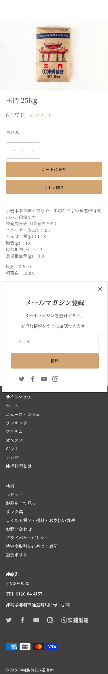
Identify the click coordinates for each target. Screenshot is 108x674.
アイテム (14, 431)
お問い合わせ (19, 529)
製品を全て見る (21, 503)
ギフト (12, 449)
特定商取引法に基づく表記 (32, 546)
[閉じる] (100, 289)
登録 (54, 360)
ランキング (16, 423)
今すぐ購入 (54, 187)
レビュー (14, 494)
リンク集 (14, 512)
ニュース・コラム (23, 414)
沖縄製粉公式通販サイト (39, 670)
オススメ (14, 440)
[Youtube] (44, 378)
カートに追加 (54, 169)
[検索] (85, 10)
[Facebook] (33, 378)
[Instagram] (55, 378)
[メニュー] (9, 9)
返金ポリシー (19, 555)
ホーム (12, 406)
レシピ (12, 457)
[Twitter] (21, 378)
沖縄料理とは (19, 466)
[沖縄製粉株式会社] (77, 378)
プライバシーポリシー (27, 537)
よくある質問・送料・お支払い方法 (40, 520)
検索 (10, 486)
